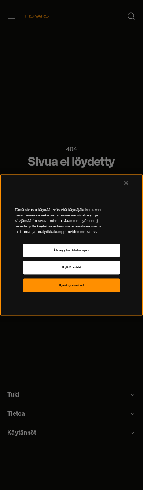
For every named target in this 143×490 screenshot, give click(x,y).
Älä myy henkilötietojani (71, 250)
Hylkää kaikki (71, 268)
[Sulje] (126, 183)
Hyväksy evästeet (71, 285)
